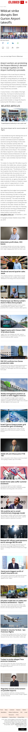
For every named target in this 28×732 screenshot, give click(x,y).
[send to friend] (8, 48)
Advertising (4, 717)
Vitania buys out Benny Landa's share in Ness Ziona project (13, 302)
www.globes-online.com (7, 214)
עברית (17, 714)
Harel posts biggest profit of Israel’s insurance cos (12, 572)
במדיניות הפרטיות (19, 723)
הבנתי (22, 729)
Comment (12, 709)
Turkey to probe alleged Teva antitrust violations (12, 660)
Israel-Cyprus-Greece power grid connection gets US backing (13, 425)
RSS (21, 712)
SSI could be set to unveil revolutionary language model (13, 512)
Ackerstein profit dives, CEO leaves (11, 243)
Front (1, 6)
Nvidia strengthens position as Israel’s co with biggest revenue (13, 395)
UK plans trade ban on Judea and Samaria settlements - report (13, 602)
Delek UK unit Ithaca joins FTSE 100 (13, 455)
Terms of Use (12, 717)
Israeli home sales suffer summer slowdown (14, 483)
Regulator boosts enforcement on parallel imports (13, 690)
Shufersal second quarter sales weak (13, 272)
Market (24, 709)
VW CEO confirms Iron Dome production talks (12, 362)
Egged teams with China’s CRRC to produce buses (13, 331)
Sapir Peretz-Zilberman (16, 56)
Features (18, 709)
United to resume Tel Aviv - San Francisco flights (13, 631)
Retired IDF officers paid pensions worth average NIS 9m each (14, 541)
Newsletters (4, 712)
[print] (3, 48)
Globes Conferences (13, 712)
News (5, 6)
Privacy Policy (21, 717)
